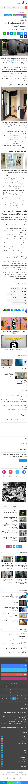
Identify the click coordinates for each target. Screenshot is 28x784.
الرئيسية (24, 12)
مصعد (14, 304)
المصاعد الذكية (21, 291)
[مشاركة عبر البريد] (25, 36)
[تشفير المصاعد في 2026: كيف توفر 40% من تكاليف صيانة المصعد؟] (22, 533)
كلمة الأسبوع (23, 766)
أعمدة (14, 15)
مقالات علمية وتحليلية (21, 761)
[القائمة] (2, 3)
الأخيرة (23, 506)
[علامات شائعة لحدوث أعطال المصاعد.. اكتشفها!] (23, 615)
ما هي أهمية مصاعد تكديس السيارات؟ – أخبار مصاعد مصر (13, 399)
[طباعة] (21, 36)
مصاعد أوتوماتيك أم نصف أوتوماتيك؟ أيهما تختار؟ (8, 373)
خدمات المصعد (21, 294)
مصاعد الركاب (21, 300)
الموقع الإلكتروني (23, 449)
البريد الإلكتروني (23, 443)
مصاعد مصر (22, 304)
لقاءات (24, 754)
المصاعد (13, 288)
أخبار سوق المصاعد (19, 15)
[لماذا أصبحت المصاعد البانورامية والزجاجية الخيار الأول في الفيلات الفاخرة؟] (21, 375)
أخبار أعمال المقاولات (21, 743)
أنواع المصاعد (22, 288)
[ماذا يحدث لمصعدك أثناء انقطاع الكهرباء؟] (23, 603)
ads (14, 480)
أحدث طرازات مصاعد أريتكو (7, 367)
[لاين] (4, 33)
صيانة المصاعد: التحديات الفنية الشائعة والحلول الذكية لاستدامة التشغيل (21, 565)
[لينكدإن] (18, 33)
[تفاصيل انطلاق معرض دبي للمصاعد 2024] (21, 362)
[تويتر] (21, 33)
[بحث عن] (26, 3)
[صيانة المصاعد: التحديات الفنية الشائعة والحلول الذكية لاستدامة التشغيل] (22, 513)
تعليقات (5, 506)
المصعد (13, 291)
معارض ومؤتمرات (22, 757)
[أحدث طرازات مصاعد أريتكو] (7, 362)
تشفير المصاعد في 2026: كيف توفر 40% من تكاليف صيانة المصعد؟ (7, 580)
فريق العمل (16, 774)
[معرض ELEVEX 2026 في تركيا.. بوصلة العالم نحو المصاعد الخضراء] (22, 539)
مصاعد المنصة (11, 300)
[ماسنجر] (17, 310)
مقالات (20, 12)
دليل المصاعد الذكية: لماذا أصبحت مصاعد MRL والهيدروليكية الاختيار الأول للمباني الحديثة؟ (10, 525)
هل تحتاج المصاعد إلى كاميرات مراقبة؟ (9, 620)
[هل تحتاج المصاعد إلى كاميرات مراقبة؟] (23, 622)
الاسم (25, 438)
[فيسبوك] (25, 33)
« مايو (26, 704)
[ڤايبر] (8, 33)
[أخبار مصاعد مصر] (20, 3)
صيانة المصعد (11, 294)
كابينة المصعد (22, 297)
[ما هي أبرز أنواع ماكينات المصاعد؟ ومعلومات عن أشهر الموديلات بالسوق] (23, 596)
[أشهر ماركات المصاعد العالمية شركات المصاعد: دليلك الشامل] (23, 609)
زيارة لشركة (23, 759)
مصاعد (13, 297)
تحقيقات (6, 15)
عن (20, 774)
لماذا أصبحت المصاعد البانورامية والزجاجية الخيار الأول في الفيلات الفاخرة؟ (21, 382)
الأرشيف (10, 15)
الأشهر (14, 506)
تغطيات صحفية (23, 764)
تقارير (25, 752)
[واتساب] (14, 33)
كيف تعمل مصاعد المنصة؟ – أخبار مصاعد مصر (15, 409)
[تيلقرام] (11, 33)
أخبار (25, 15)
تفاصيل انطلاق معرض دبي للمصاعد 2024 (21, 367)
